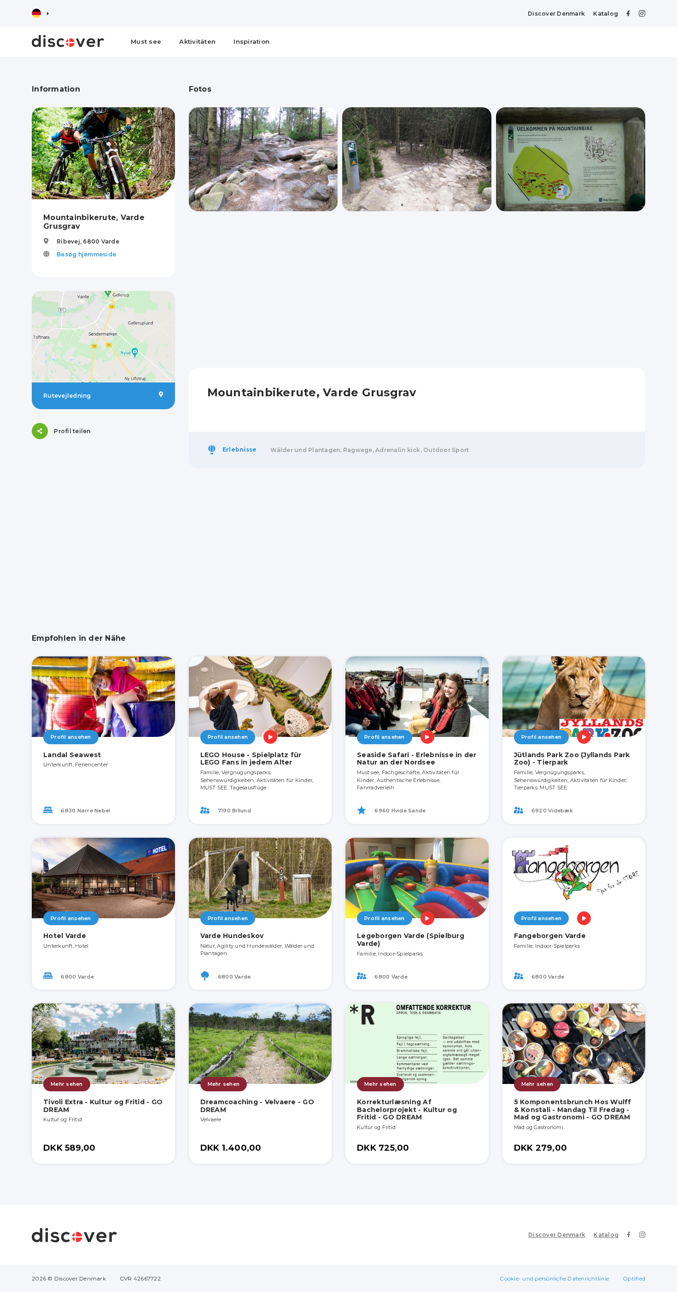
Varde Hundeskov (232, 936)
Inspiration (251, 41)
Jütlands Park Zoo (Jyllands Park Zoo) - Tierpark (572, 759)
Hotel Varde (64, 936)
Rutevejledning (67, 395)
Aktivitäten (197, 41)
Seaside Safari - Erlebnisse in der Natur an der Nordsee (417, 759)
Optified (634, 1278)
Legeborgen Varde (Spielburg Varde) (410, 940)
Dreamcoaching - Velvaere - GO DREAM (257, 1106)
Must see (146, 41)
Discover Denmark (556, 13)
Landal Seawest (72, 755)
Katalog (605, 13)
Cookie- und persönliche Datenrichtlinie (554, 1278)
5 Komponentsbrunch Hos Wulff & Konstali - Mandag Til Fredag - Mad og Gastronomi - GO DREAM (572, 1110)
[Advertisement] (103, 510)
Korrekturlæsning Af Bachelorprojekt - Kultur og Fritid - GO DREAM (407, 1110)
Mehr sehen (67, 1084)
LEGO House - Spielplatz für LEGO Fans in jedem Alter (251, 759)
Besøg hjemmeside (86, 254)
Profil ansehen (71, 737)
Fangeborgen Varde (550, 936)
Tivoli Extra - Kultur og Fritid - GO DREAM (103, 1106)
